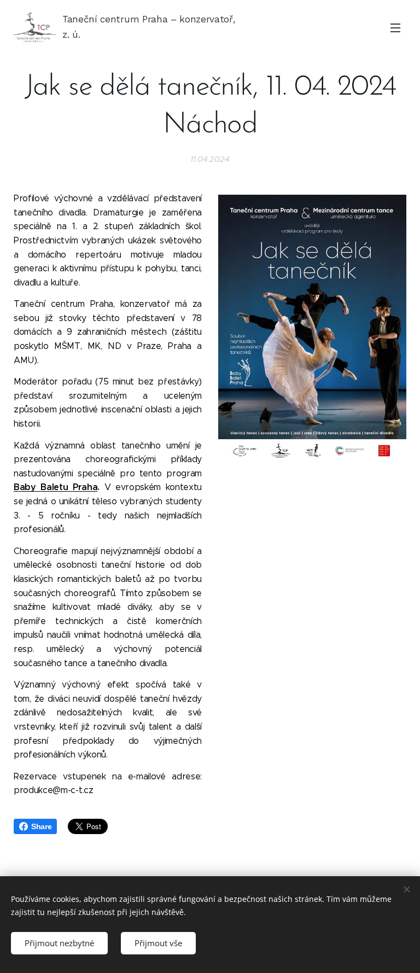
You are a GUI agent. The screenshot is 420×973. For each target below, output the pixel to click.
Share (41, 826)
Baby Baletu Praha (55, 487)
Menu (395, 27)
